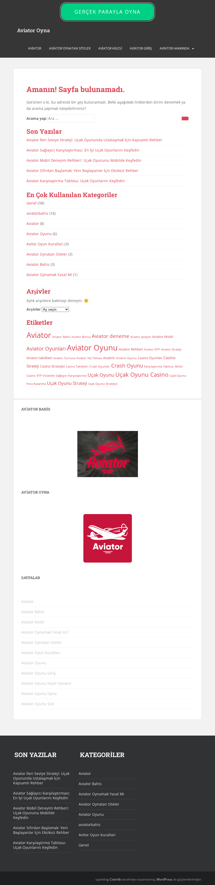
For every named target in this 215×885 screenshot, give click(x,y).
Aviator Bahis (38, 264)
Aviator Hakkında (174, 48)
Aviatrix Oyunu (126, 358)
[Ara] (185, 118)
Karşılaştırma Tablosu (159, 366)
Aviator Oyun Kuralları (40, 652)
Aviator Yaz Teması (89, 358)
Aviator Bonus (81, 337)
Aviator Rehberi (131, 349)
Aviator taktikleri (39, 357)
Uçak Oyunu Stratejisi (102, 384)
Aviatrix (109, 357)
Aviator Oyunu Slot (37, 703)
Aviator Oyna (33, 30)
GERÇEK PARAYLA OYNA (107, 11)
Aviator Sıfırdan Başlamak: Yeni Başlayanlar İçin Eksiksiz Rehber (82, 170)
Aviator (34, 48)
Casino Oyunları (150, 357)
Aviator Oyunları (46, 348)
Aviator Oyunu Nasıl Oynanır (46, 683)
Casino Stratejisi (52, 366)
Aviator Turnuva (64, 358)
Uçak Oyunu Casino (141, 374)
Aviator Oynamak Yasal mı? (44, 632)
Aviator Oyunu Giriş (38, 673)
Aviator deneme (110, 336)
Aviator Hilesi (110, 48)
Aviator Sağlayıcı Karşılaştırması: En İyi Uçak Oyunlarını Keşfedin (82, 150)
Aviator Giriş (141, 48)
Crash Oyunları (99, 366)
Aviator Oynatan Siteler (69, 48)
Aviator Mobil (162, 336)
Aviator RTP (152, 349)
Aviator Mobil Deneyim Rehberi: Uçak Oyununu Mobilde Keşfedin (83, 160)
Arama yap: (36, 118)
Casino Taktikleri (77, 366)
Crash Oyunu (127, 365)
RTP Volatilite (46, 375)
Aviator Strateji (171, 349)
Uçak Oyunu (101, 375)
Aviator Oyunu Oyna (39, 693)
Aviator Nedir (33, 621)
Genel (31, 203)
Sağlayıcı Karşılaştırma (71, 375)
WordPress (165, 879)
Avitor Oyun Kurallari (44, 243)
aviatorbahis (37, 213)
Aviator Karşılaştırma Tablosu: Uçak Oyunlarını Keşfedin (75, 180)
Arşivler (33, 309)
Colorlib (115, 879)
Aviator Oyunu (39, 233)
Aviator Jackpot (140, 337)
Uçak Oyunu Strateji (67, 383)
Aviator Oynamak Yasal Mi (49, 274)
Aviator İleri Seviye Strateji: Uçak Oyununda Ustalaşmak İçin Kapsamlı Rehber (94, 139)
